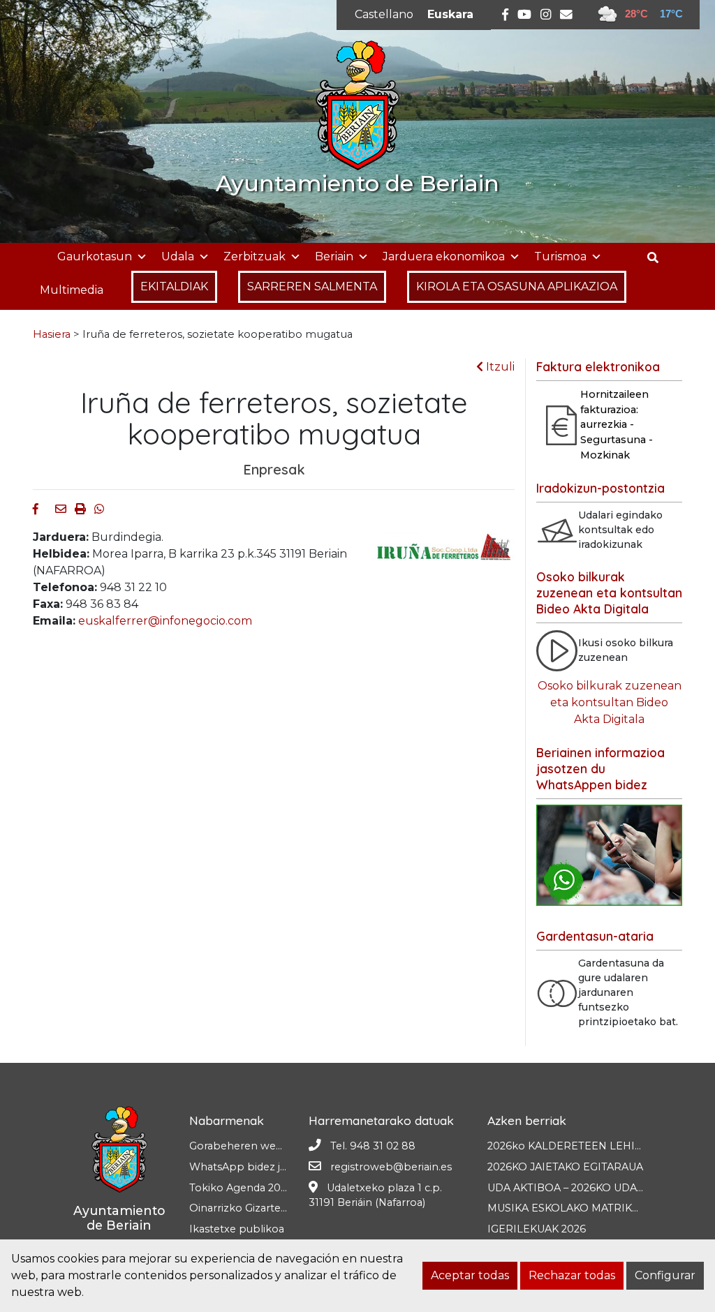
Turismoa (560, 256)
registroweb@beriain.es (391, 1167)
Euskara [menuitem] (450, 14)
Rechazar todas (572, 1275)
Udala (177, 256)
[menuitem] (384, 14)
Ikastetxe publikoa (236, 1229)
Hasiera (52, 334)
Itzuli (499, 366)
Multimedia (71, 290)
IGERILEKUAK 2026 (536, 1229)
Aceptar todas (470, 1275)
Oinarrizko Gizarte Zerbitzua (260, 1208)
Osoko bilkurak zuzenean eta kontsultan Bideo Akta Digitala (609, 702)
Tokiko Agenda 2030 (241, 1187)
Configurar (665, 1275)
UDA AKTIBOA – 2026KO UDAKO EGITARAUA (601, 1187)
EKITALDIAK (174, 286)
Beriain (334, 256)
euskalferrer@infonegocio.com (165, 620)
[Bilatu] (658, 257)
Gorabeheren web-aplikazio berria (277, 1146)
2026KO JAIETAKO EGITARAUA (565, 1167)
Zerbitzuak (254, 256)
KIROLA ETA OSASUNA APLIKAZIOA (516, 286)
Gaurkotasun (94, 256)
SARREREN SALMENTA (312, 286)
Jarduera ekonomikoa (444, 256)
